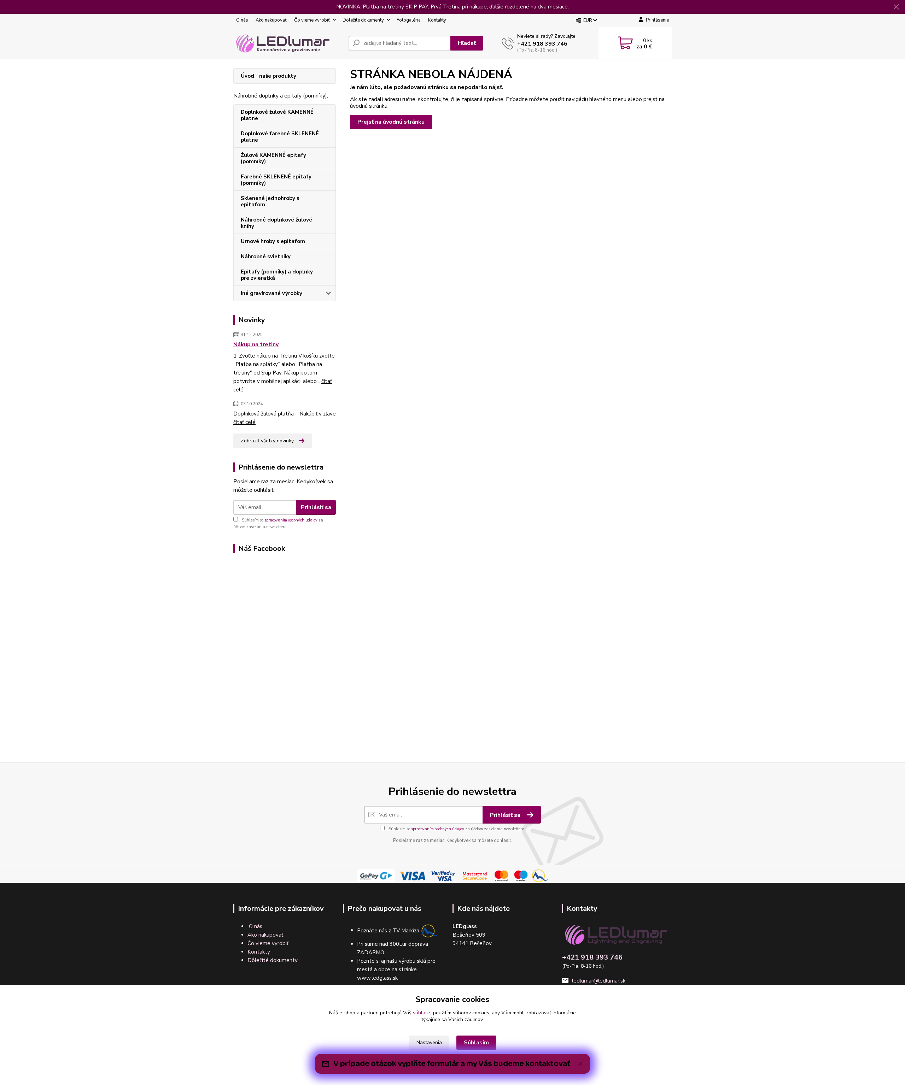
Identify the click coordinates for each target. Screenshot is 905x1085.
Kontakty (437, 20)
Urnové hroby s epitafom (273, 241)
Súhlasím (476, 1042)
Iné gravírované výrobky (271, 293)
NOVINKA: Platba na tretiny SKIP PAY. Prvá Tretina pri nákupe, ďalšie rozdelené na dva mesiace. (452, 6)
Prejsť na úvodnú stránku (391, 122)
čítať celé (244, 422)
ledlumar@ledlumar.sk (598, 980)
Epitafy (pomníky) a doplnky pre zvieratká (277, 275)
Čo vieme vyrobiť (312, 20)
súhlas (420, 1012)
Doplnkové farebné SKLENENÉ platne (280, 136)
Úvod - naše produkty (268, 75)
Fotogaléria (409, 20)
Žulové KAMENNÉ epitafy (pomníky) (273, 158)
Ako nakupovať (271, 20)
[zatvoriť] (896, 7)
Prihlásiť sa (316, 507)
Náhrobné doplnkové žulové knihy (276, 223)
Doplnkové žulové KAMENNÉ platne (277, 115)
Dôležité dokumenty (363, 20)
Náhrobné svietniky (266, 256)
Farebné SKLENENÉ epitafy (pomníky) (276, 180)
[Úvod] (288, 43)
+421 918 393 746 (542, 44)
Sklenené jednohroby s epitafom (270, 201)
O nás (242, 20)
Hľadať (467, 43)
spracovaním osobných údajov (290, 520)
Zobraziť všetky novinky (267, 440)
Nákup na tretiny (256, 344)
